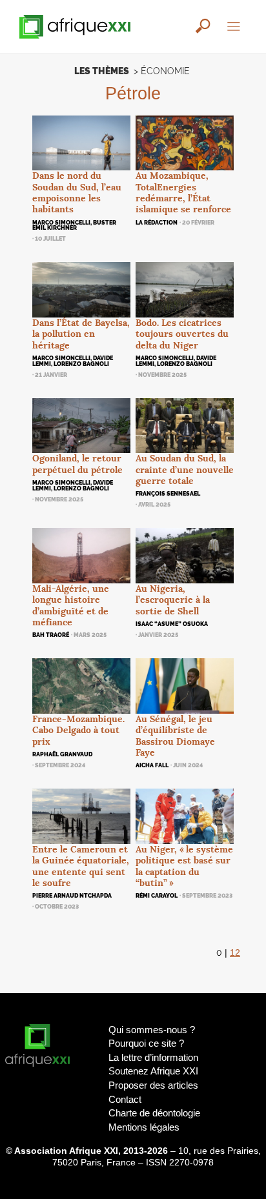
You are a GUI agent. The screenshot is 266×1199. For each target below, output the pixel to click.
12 (235, 953)
